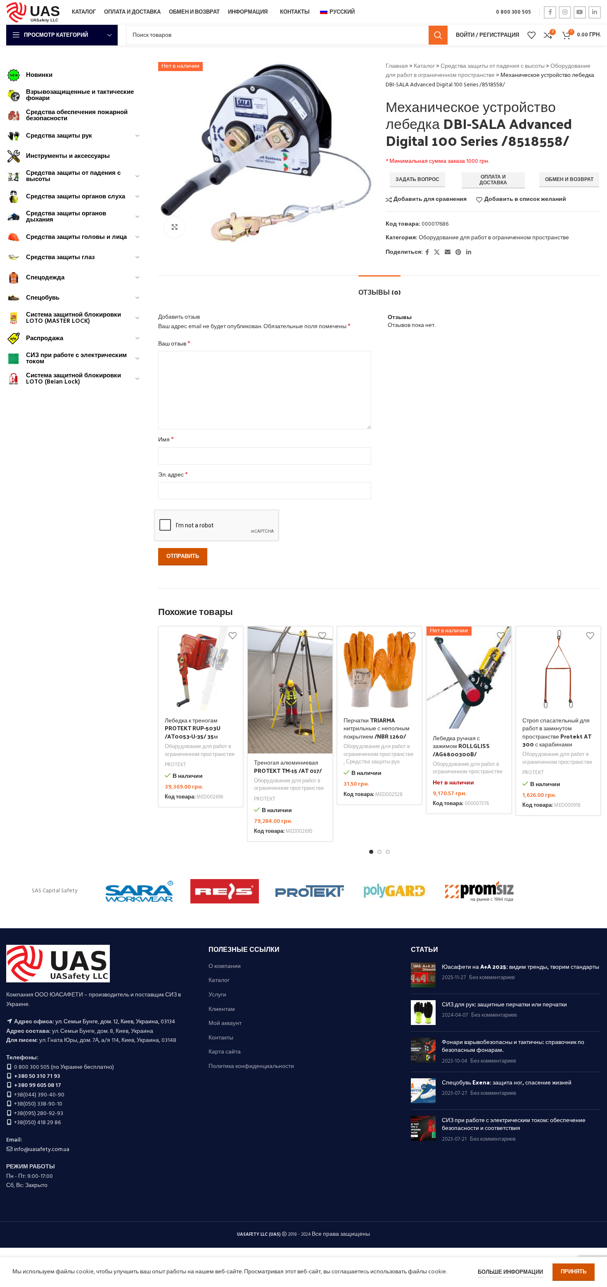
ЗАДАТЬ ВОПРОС (417, 180)
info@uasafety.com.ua (41, 1149)
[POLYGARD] (394, 891)
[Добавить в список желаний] (232, 636)
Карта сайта (225, 1052)
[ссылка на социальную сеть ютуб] (580, 12)
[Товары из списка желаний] (531, 35)
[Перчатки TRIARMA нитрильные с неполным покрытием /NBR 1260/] (379, 669)
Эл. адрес (173, 475)
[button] (371, 852)
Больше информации (511, 1272)
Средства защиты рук (373, 762)
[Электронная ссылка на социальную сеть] (447, 253)
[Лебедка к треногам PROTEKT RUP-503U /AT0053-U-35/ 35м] (201, 669)
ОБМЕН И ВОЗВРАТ (569, 180)
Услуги (217, 995)
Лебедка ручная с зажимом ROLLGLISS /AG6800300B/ (461, 746)
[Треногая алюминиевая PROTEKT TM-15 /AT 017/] (290, 690)
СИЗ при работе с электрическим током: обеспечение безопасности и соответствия (514, 1124)
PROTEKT (175, 765)
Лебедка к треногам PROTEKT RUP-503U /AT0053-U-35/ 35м (193, 728)
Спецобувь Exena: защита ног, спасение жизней (506, 1082)
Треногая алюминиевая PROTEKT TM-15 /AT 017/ (288, 766)
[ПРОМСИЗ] (479, 891)
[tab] (379, 287)
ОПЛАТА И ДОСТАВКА (493, 180)
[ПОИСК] (438, 35)
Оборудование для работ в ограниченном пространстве (488, 71)
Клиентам (222, 1010)
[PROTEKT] (309, 891)
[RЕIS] (224, 891)
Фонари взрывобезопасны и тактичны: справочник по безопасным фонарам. (513, 1046)
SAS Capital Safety (55, 891)
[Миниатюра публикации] (423, 975)
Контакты (221, 1038)
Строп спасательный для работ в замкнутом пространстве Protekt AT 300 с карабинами (556, 732)
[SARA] (140, 891)
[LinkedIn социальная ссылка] (594, 12)
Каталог (424, 66)
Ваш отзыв (174, 344)
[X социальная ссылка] (437, 253)
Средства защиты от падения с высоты (493, 66)
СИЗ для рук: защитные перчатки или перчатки (504, 1004)
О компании (225, 967)
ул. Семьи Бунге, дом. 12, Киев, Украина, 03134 (115, 1022)
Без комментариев (492, 978)
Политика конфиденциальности (251, 1067)
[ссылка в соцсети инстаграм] (565, 12)
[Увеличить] (174, 227)
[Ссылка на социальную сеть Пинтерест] (458, 253)
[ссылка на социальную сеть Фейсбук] (550, 12)
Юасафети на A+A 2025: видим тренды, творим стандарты (520, 966)
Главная (397, 66)
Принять (573, 1272)
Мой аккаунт (225, 1024)
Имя (166, 440)
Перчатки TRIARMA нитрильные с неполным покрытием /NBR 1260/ (377, 728)
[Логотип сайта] (35, 12)
